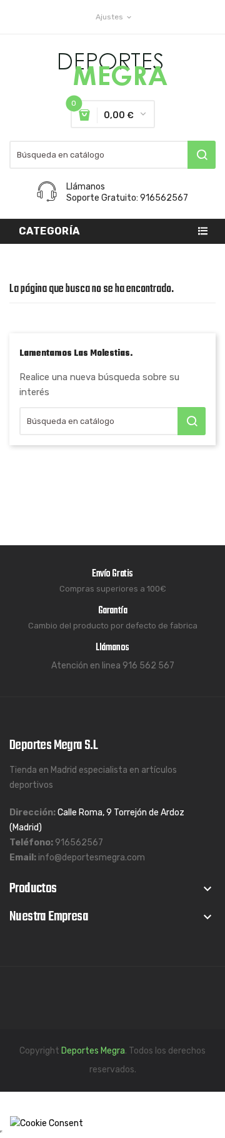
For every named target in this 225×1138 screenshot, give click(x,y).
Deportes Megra (93, 1050)
